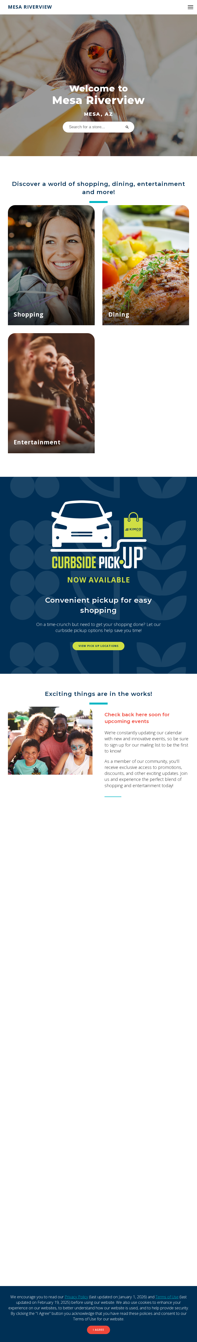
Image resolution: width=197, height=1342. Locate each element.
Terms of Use (167, 1296)
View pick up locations (99, 646)
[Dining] (145, 265)
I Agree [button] (98, 1329)
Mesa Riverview (30, 7)
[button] (190, 7)
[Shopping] (51, 265)
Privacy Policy (76, 1296)
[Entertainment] (51, 393)
